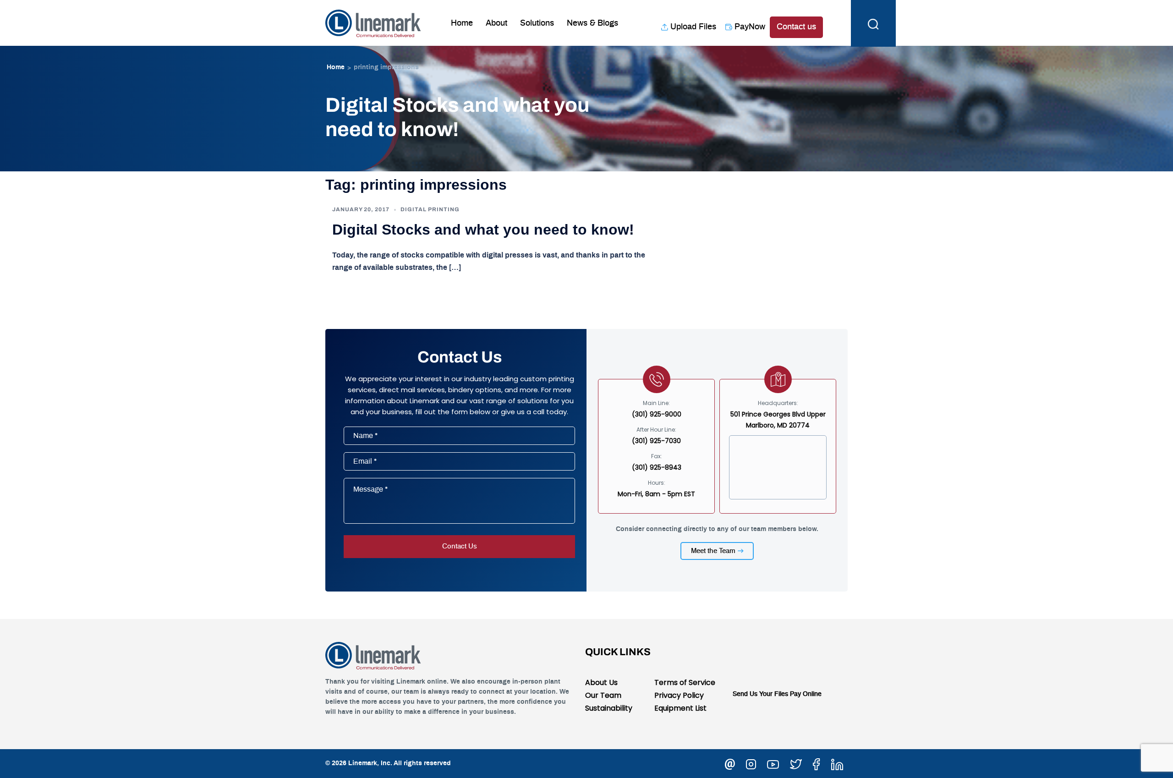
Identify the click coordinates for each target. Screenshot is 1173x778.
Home (462, 23)
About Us (601, 682)
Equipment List (680, 708)
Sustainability (608, 708)
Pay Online (806, 694)
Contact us (796, 27)
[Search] (873, 23)
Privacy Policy (679, 695)
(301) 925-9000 (656, 414)
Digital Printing (430, 209)
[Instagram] (751, 763)
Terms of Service (684, 682)
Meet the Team (713, 551)
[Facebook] (816, 763)
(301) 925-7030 (656, 440)
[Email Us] (730, 763)
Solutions (537, 23)
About (496, 23)
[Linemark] (373, 22)
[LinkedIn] (837, 763)
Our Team (603, 695)
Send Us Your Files (760, 694)
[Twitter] (796, 763)
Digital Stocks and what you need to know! (483, 229)
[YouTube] (773, 763)
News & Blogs (592, 23)
